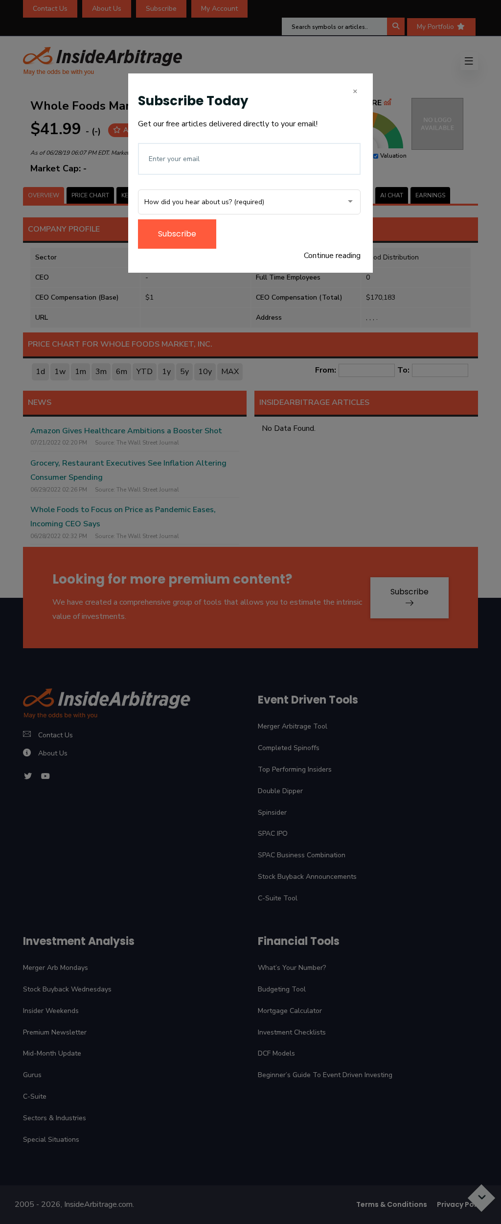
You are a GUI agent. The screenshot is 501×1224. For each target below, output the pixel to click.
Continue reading (332, 255)
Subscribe (177, 233)
